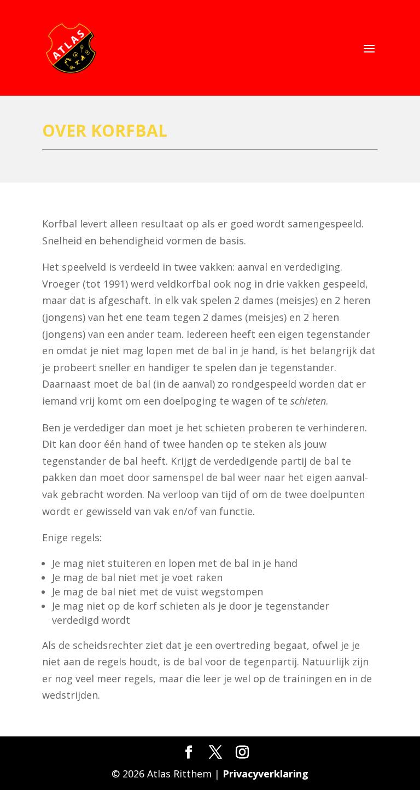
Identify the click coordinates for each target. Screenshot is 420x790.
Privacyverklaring (265, 773)
